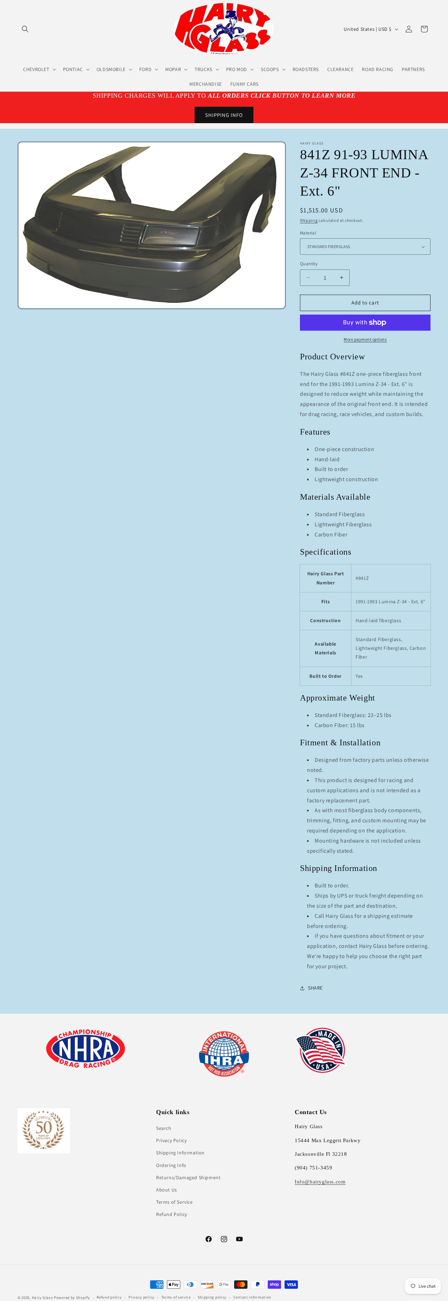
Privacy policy (141, 1297)
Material (308, 233)
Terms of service (176, 1297)
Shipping (309, 220)
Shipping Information (180, 1152)
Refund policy (109, 1297)
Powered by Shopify (72, 1297)
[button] (25, 29)
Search (164, 1128)
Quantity (308, 264)
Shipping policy (212, 1297)
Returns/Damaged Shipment (188, 1177)
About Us (166, 1190)
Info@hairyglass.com (320, 1181)
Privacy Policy (171, 1140)
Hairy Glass (43, 1297)
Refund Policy (171, 1214)
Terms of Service (174, 1202)
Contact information (252, 1297)
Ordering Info (171, 1165)
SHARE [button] (315, 988)
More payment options (365, 339)
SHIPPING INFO (224, 115)
